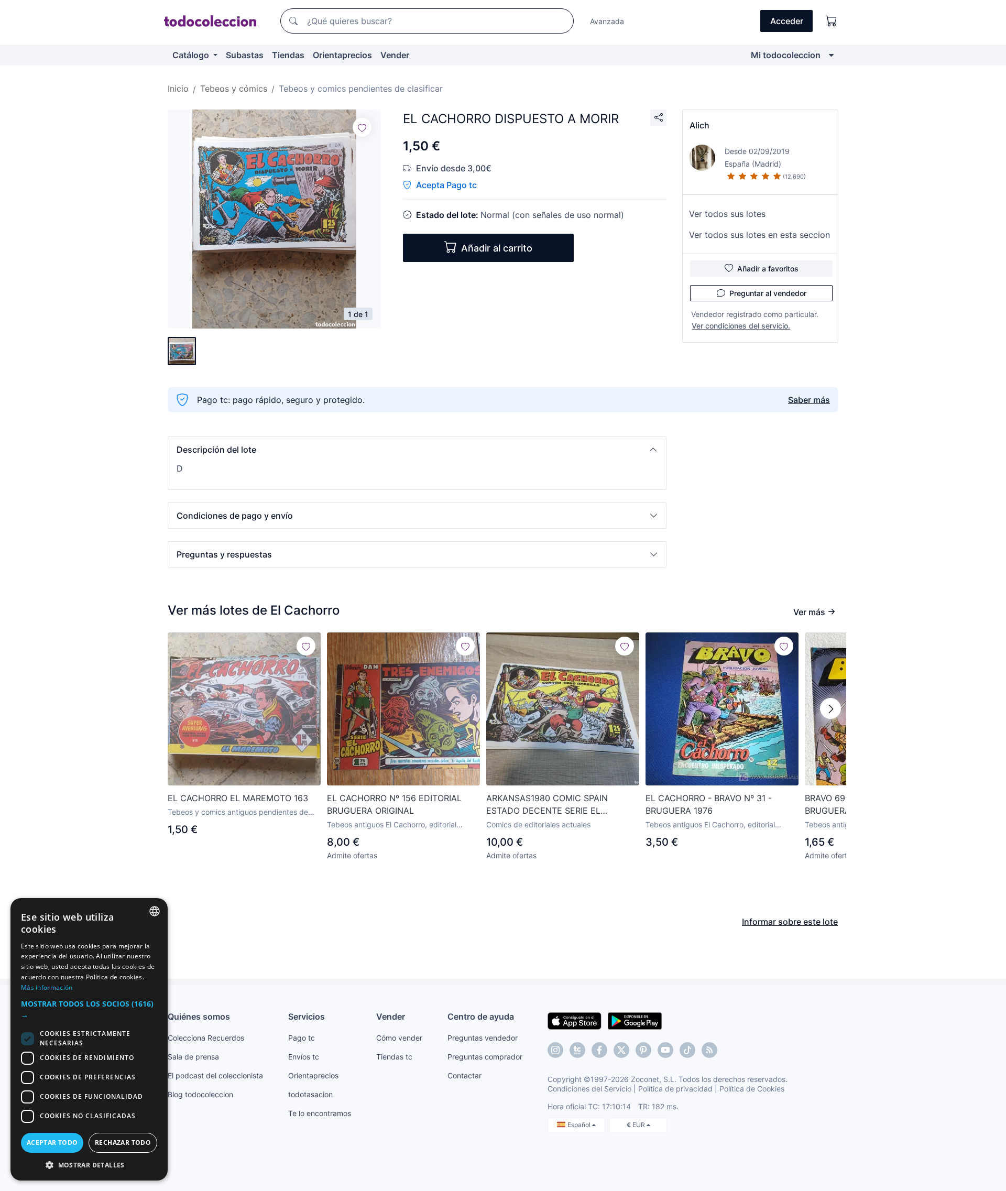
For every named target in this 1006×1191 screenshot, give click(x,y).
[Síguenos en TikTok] (687, 1050)
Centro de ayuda (480, 1016)
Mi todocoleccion (786, 55)
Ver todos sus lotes (727, 214)
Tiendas (288, 55)
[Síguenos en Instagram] (555, 1050)
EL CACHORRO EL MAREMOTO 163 (238, 798)
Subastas (245, 55)
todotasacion (310, 1094)
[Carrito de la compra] (831, 21)
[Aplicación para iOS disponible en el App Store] (575, 1020)
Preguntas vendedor (482, 1037)
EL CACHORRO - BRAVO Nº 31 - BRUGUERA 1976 (709, 804)
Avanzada (607, 21)
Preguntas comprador (484, 1056)
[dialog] (89, 1039)
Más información (47, 987)
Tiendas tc (394, 1056)
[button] (417, 449)
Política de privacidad (675, 1088)
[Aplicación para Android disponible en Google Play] (635, 1020)
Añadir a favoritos (768, 268)
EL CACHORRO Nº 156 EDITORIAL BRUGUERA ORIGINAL (394, 804)
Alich (699, 125)
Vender (394, 55)
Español (579, 1125)
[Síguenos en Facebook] (599, 1050)
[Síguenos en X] (621, 1050)
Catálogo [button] (191, 55)
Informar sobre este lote (790, 921)
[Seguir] (362, 127)
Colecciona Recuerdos (206, 1037)
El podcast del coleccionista (215, 1075)
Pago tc (301, 1037)
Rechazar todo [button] (123, 1142)
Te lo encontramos (319, 1113)
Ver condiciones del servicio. (741, 325)
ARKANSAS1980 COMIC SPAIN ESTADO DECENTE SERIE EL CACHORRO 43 (547, 805)
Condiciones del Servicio (589, 1088)
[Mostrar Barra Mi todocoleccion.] (831, 55)
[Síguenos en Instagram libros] (577, 1050)
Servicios (306, 1016)
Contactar (464, 1075)
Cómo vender (399, 1037)
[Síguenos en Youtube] (665, 1050)
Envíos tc (303, 1056)
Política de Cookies (751, 1088)
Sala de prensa (193, 1056)
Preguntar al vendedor (767, 293)
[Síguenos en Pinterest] (643, 1050)
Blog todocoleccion (200, 1094)
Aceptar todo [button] (52, 1142)
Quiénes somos (199, 1016)
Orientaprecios (342, 55)
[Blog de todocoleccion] (709, 1050)
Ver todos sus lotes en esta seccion (759, 235)
